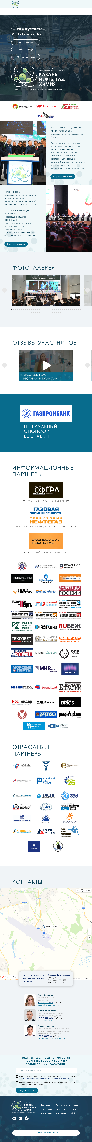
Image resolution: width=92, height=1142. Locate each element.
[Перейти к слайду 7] (23, 309)
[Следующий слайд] (87, 290)
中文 (73, 1113)
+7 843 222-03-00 (45, 1036)
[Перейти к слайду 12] (33, 309)
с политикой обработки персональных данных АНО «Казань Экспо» (45, 1078)
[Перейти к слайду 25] (60, 309)
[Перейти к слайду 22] (54, 309)
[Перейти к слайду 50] (60, 312)
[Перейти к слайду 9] (27, 309)
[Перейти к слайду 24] (58, 309)
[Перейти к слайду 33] (76, 309)
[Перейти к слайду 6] (21, 309)
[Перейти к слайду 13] (35, 309)
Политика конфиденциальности (46, 1137)
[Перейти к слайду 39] (37, 312)
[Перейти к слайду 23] (56, 309)
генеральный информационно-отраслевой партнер (46, 527)
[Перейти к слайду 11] (31, 309)
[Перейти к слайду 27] (64, 309)
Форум (74, 1105)
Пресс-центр (63, 1105)
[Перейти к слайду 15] (39, 309)
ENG (73, 1109)
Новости (60, 1109)
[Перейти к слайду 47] (54, 312)
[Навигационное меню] (88, 3)
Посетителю (47, 1113)
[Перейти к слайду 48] (56, 312)
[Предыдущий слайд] (4, 290)
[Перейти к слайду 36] (31, 312)
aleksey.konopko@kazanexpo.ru (51, 1038)
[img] (46, 541)
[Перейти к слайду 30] (70, 309)
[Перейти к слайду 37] (33, 312)
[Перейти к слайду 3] (15, 309)
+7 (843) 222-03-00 (45, 1002)
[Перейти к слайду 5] (19, 309)
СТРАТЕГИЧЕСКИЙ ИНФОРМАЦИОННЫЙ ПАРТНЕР (46, 552)
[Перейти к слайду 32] (74, 309)
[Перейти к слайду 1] (11, 309)
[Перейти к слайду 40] (39, 312)
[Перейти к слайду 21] (52, 309)
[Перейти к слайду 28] (66, 309)
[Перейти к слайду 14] (37, 309)
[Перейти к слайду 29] (68, 309)
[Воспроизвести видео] (46, 365)
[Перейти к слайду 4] (17, 309)
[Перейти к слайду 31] (72, 309)
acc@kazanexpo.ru (46, 1020)
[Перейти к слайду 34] (78, 309)
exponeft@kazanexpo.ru (48, 1005)
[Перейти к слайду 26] (62, 309)
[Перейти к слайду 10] (29, 309)
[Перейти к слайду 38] (35, 312)
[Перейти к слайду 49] (58, 312)
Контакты (61, 1113)
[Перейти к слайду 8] (25, 309)
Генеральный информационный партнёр (46, 501)
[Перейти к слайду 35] (80, 309)
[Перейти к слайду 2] (13, 309)
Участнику (46, 1109)
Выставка (46, 1105)
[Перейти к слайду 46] (52, 312)
